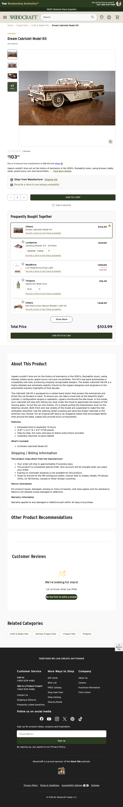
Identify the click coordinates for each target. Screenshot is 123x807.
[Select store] (101, 17)
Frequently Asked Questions (31, 704)
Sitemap (95, 785)
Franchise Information (89, 687)
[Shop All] (5, 17)
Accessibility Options (72, 785)
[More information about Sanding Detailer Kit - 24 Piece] (23, 241)
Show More (61, 319)
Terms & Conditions (49, 785)
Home (10, 25)
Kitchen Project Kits (46, 634)
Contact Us (22, 695)
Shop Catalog (54, 697)
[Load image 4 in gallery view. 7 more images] (12, 87)
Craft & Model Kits (40, 25)
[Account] (109, 17)
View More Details (62, 171)
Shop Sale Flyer (55, 692)
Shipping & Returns (26, 700)
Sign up (62, 740)
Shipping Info (51, 179)
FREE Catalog (54, 687)
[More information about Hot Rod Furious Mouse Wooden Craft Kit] (23, 302)
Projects (87, 634)
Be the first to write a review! (61, 597)
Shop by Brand (55, 702)
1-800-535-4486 (26, 689)
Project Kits (22, 25)
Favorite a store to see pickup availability (36, 184)
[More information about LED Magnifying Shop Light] (23, 263)
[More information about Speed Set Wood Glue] (23, 280)
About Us (83, 678)
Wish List (52, 683)
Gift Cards (53, 678)
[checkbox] (61, 230)
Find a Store (84, 692)
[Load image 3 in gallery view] (12, 76)
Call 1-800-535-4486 (106, 5)
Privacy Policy (57, 747)
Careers (82, 683)
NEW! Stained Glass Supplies (61, 9)
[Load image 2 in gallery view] (12, 65)
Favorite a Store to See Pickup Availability (43, 233)
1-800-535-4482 (26, 680)
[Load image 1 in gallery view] (12, 54)
